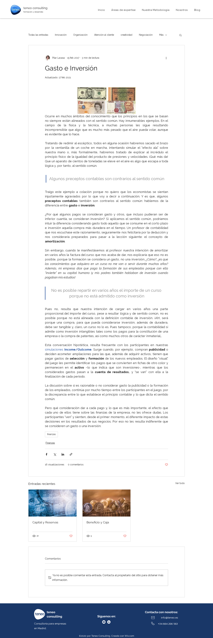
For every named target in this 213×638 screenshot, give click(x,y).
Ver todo (180, 483)
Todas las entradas (38, 34)
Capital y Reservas (45, 522)
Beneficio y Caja (98, 522)
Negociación (146, 34)
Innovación (61, 34)
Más (161, 34)
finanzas (51, 434)
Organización (80, 34)
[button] (182, 9)
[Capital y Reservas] (52, 503)
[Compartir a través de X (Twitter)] (54, 454)
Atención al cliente (104, 34)
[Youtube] (104, 622)
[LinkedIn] (108, 622)
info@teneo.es (169, 617)
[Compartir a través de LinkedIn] (62, 454)
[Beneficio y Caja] (107, 503)
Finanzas (50, 443)
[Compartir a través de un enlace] (71, 454)
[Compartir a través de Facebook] (46, 454)
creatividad (126, 34)
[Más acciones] (166, 58)
